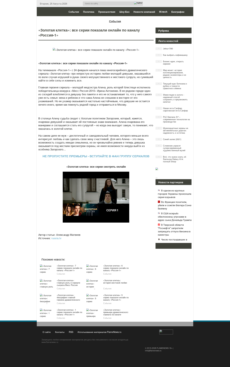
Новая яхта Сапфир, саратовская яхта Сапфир (173, 109)
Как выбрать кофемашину (173, 54)
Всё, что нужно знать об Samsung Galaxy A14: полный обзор (172, 159)
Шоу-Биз (124, 11)
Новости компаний (144, 11)
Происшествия (106, 11)
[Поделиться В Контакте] (107, 242)
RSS (71, 331)
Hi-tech (163, 11)
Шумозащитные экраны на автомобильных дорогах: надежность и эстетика (173, 130)
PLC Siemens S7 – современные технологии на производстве (174, 119)
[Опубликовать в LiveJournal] (83, 242)
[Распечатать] (119, 242)
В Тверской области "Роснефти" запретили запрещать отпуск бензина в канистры (174, 229)
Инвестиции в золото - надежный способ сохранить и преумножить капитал (173, 98)
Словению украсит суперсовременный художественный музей (171, 148)
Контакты (59, 331)
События (74, 11)
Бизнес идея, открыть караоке (171, 62)
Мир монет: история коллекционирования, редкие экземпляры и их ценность (172, 74)
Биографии (177, 11)
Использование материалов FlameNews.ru (99, 331)
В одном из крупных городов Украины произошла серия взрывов (174, 194)
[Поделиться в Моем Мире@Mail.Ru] (89, 242)
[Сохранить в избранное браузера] (113, 242)
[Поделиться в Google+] (77, 242)
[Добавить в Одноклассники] (95, 242)
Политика (88, 11)
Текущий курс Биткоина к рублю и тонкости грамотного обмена (172, 86)
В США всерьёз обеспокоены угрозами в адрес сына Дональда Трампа (175, 216)
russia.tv (56, 238)
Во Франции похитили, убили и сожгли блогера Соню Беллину (174, 205)
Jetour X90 (165, 48)
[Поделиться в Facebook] (71, 242)
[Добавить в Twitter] (101, 242)
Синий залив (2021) (169, 139)
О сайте (47, 331)
